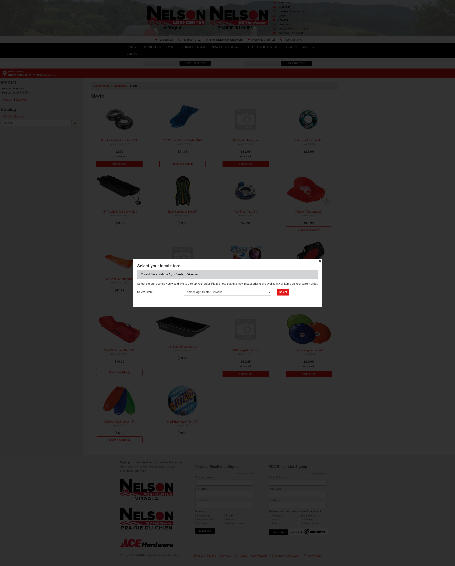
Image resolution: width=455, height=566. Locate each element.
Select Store (145, 292)
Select (283, 292)
